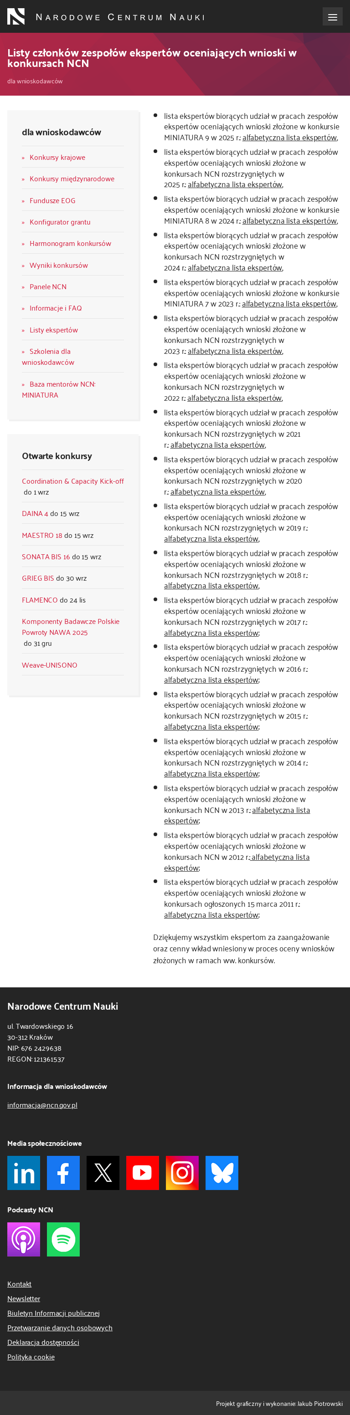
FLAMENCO (40, 599)
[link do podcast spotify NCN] (63, 1239)
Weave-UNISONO (49, 664)
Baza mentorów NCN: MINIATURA (58, 389)
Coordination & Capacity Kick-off (73, 480)
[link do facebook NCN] (63, 1173)
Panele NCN (48, 286)
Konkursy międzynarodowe (72, 178)
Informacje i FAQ (56, 307)
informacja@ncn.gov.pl (42, 1104)
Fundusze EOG (53, 200)
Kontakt (19, 1283)
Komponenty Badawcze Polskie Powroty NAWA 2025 (70, 626)
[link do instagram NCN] (182, 1173)
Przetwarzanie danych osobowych (60, 1327)
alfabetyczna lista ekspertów (289, 136)
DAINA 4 (35, 512)
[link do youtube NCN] (142, 1173)
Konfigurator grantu (60, 221)
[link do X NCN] (103, 1173)
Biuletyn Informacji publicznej (53, 1312)
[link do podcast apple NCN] (23, 1239)
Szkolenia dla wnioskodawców (48, 356)
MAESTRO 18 (42, 534)
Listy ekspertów (54, 329)
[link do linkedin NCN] (23, 1173)
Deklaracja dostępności (43, 1341)
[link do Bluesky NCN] (222, 1173)
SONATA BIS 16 (46, 556)
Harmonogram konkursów (70, 242)
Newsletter (23, 1298)
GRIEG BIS (38, 577)
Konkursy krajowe (57, 156)
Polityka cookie (31, 1356)
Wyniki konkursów (59, 264)
